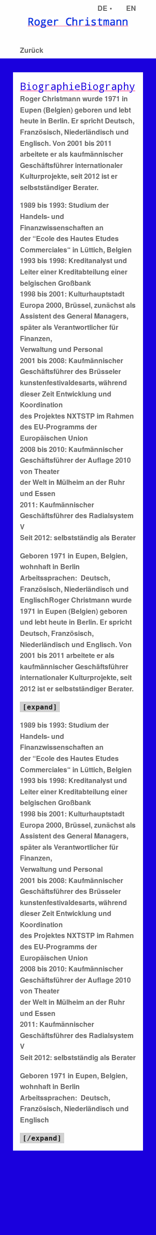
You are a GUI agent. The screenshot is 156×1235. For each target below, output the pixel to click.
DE (102, 8)
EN (131, 8)
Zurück (31, 50)
